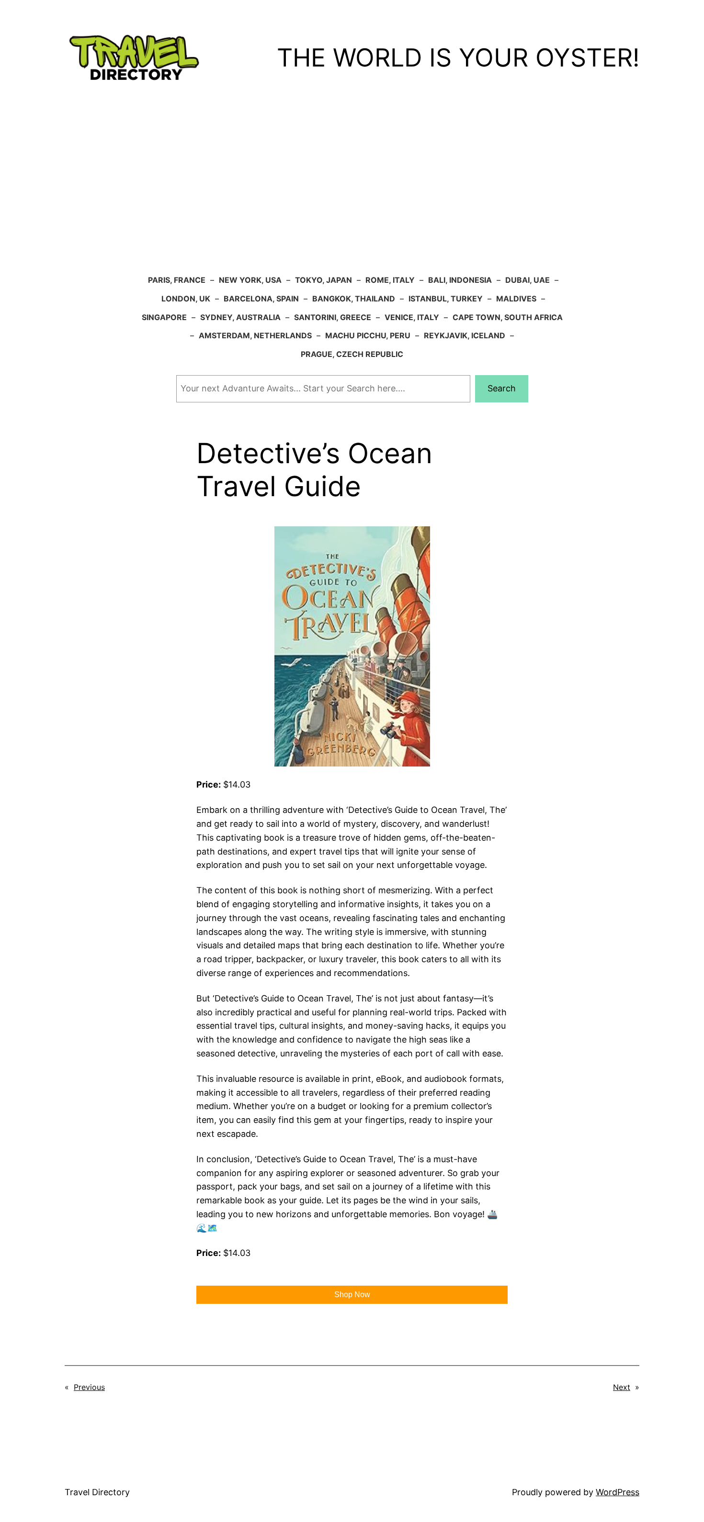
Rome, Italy (390, 280)
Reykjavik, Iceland (464, 335)
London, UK (185, 298)
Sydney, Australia (240, 317)
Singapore (164, 317)
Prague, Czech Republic (352, 354)
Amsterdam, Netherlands (255, 335)
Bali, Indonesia (460, 280)
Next (621, 1387)
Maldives (516, 298)
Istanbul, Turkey (446, 298)
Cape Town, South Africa (508, 317)
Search (502, 388)
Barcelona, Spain (261, 298)
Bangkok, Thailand (353, 298)
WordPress (617, 1492)
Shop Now (352, 1294)
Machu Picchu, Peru (367, 335)
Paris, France (176, 280)
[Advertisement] (352, 194)
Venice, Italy (412, 317)
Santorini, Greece (332, 317)
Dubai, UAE (527, 280)
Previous (89, 1387)
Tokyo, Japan (323, 280)
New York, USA (250, 280)
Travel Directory (97, 1492)
